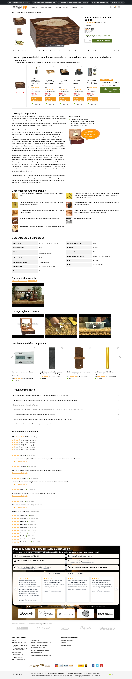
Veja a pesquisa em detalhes (73, 677)
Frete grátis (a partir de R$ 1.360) (28, 556)
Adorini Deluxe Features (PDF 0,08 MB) (24, 281)
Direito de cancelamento (38, 647)
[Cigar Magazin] (85, 613)
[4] (92, 23)
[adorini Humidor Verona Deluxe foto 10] (19, 21)
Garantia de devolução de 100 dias (41, 642)
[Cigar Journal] (46, 613)
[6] (93, 88)
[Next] (118, 50)
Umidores (64, 642)
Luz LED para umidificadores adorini (63, 82)
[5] (94, 23)
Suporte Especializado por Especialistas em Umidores (88, 567)
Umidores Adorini (66, 645)
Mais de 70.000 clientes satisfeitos (74, 2)
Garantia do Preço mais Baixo (80, 561)
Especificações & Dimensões (47, 50)
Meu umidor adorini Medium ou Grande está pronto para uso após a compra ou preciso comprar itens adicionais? (48, 409)
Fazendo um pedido (17, 654)
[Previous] (13, 50)
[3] (91, 23)
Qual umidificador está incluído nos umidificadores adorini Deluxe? (34, 414)
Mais (82, 7)
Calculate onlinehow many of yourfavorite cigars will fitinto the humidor (90, 133)
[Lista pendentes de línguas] (111, 674)
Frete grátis (20, 2)
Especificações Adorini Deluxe (27, 50)
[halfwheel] (105, 613)
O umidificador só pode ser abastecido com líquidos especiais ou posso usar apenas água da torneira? (45, 400)
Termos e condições (17, 657)
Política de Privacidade (18, 659)
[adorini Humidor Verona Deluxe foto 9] (19, 32)
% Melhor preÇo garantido (100, 2)
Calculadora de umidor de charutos (41, 655)
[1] (87, 23)
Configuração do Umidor (82, 50)
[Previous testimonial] (15, 588)
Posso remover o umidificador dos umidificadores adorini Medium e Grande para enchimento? (42, 419)
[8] (19, 379)
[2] (89, 23)
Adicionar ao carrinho (101, 40)
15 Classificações (101, 22)
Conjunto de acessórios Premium (76, 82)
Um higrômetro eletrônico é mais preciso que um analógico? (32, 424)
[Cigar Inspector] (66, 613)
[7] (74, 377)
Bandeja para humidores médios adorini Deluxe (50, 82)
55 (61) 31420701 (118, 2)
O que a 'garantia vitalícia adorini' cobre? (25, 405)
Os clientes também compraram (102, 50)
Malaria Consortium (55, 673)
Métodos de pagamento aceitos (40, 650)
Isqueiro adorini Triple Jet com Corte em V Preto (92, 82)
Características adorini (66, 50)
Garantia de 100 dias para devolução (44, 2)
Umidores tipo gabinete (67, 640)
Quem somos (35, 640)
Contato (14, 640)
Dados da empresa (36, 652)
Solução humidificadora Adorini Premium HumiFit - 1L (35, 81)
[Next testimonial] (116, 588)
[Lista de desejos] (119, 8)
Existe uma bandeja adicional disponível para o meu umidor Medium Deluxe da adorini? (40, 395)
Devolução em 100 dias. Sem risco (81, 556)
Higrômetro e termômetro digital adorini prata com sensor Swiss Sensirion (22, 373)
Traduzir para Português (19, 461)
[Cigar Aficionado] (26, 613)
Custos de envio (16, 652)
